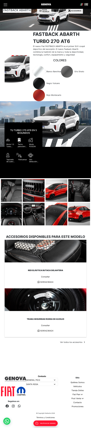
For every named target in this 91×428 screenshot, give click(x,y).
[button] (6, 421)
